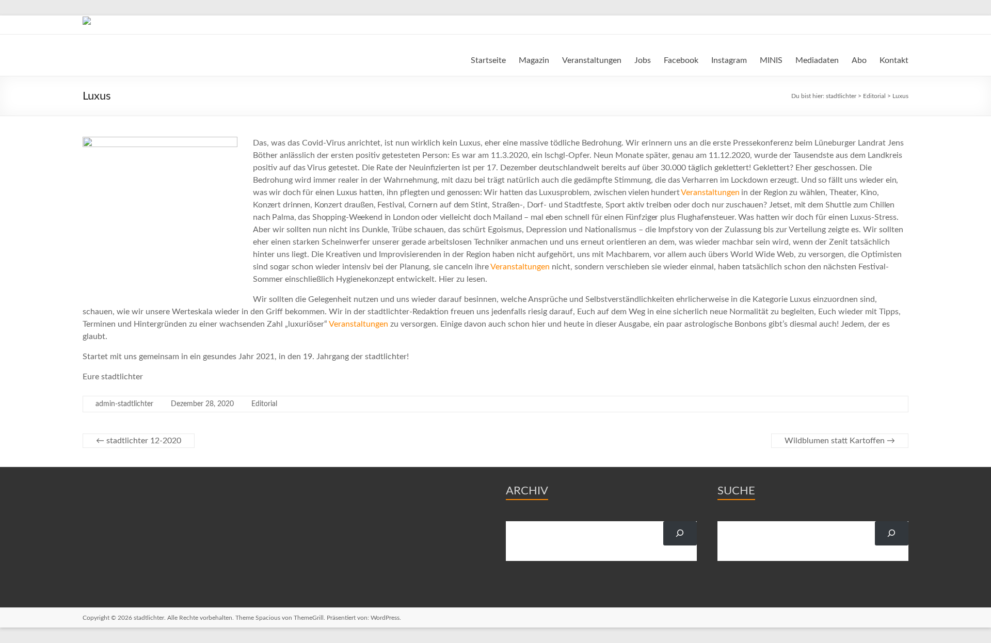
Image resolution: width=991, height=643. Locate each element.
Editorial (264, 404)
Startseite (488, 60)
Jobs (642, 60)
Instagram (729, 60)
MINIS (771, 60)
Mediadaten (817, 60)
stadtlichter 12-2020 (138, 441)
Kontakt (894, 60)
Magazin (534, 60)
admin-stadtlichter (124, 404)
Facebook (681, 60)
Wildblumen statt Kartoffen (840, 441)
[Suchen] (680, 533)
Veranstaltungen (591, 60)
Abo (859, 60)
